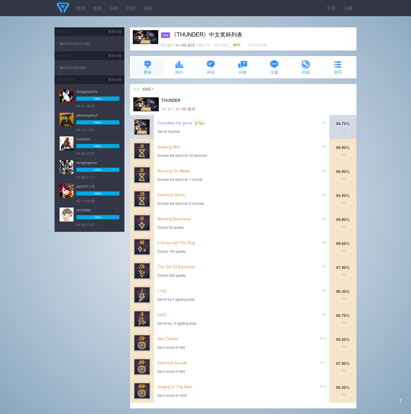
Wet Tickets (167, 338)
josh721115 (85, 186)
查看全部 (115, 31)
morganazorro (87, 91)
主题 (274, 72)
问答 (114, 8)
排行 (179, 72)
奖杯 (148, 72)
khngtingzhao (86, 162)
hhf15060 (83, 210)
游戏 (80, 8)
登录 (331, 8)
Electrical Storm (171, 195)
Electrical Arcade (172, 362)
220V (162, 314)
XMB (146, 89)
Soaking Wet (168, 147)
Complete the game (174, 123)
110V (162, 290)
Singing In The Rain (174, 386)
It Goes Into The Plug (176, 242)
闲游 (147, 8)
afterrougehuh (87, 115)
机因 (97, 8)
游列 (338, 72)
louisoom (83, 138)
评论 (211, 72)
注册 (348, 8)
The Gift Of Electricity (176, 266)
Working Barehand (173, 219)
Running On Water (173, 171)
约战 (131, 8)
